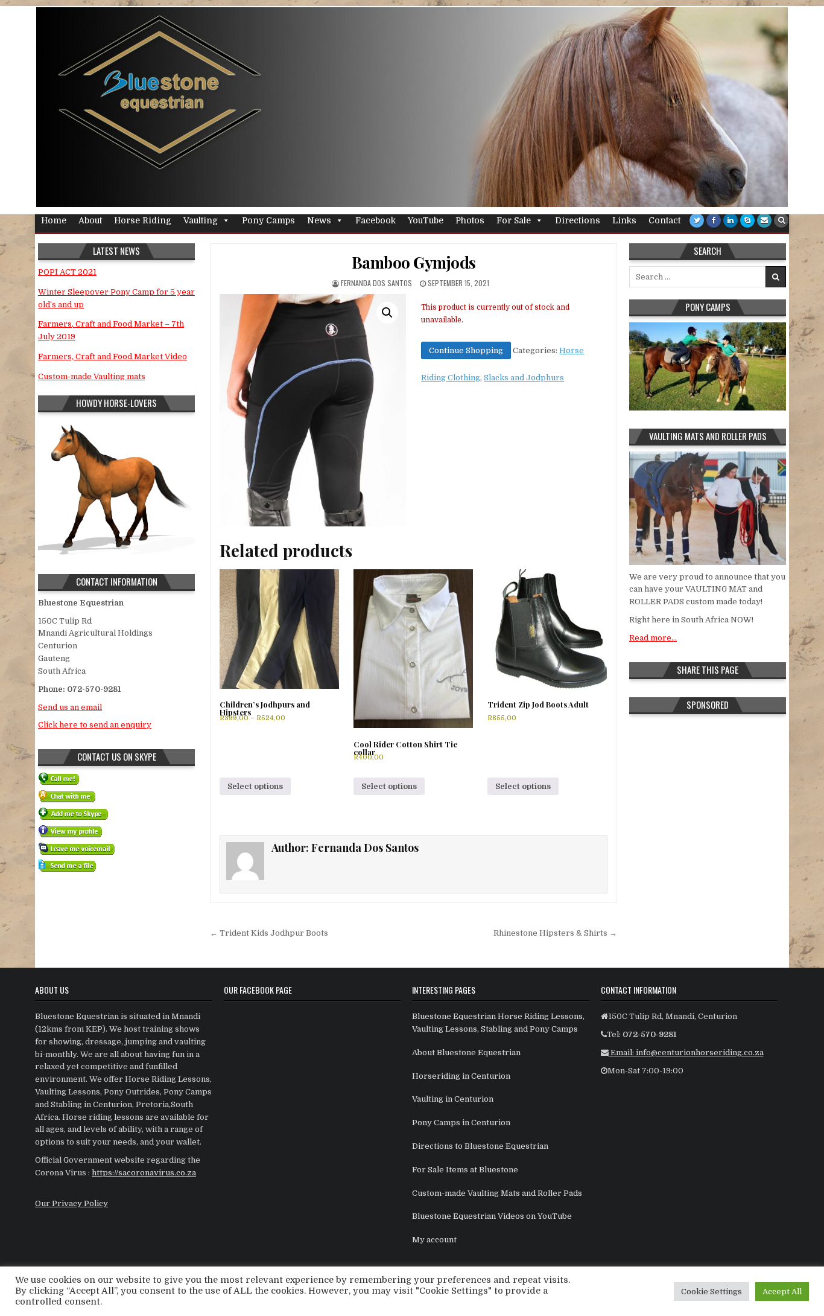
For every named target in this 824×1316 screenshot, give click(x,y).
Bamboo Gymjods (414, 262)
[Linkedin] (730, 220)
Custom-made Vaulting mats (91, 376)
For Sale (513, 220)
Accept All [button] (782, 1291)
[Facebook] (713, 220)
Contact (664, 220)
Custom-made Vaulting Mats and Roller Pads (497, 1193)
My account (434, 1239)
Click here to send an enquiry (94, 724)
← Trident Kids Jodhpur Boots (269, 932)
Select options (255, 786)
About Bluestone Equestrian (466, 1052)
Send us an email (70, 707)
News (319, 220)
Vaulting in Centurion (452, 1099)
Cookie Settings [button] (711, 1291)
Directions (577, 220)
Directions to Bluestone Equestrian (480, 1146)
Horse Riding (142, 220)
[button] (387, 313)
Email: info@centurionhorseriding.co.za (686, 1052)
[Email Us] (764, 220)
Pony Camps (268, 220)
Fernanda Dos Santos (376, 283)
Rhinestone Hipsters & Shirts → (555, 932)
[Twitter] (696, 220)
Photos (469, 220)
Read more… (653, 637)
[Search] (781, 220)
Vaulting (200, 220)
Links (624, 220)
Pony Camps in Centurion (461, 1122)
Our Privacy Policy (71, 1203)
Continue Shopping (466, 350)
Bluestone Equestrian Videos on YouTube (492, 1216)
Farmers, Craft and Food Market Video (112, 356)
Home (53, 220)
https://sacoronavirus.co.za (144, 1172)
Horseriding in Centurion (461, 1076)
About (90, 220)
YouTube (425, 220)
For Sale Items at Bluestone (465, 1169)
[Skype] (747, 220)
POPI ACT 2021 (67, 271)
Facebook (375, 220)
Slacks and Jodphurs (524, 377)
